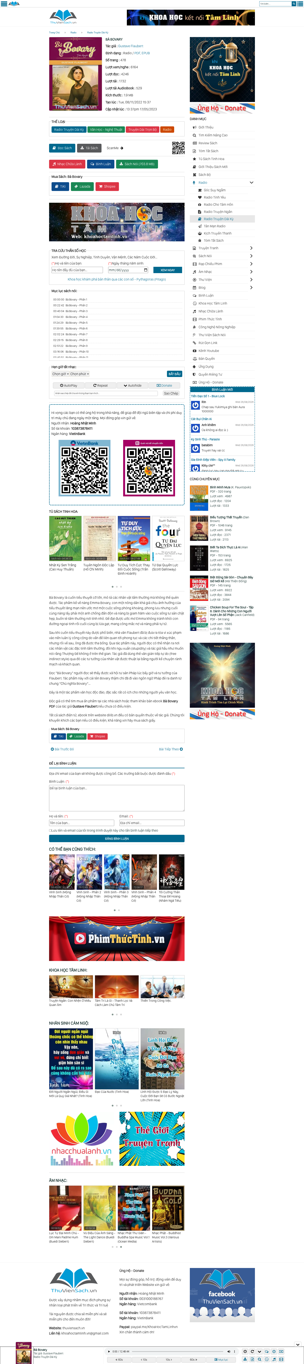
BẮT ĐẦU (174, 374)
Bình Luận (103, 164)
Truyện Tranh (208, 248)
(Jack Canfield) (232, 611)
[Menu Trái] (4, 5)
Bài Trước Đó (64, 749)
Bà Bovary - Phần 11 (70, 357)
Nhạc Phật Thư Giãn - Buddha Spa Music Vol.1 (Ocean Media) (65, 1235)
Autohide (134, 385)
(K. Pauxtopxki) (230, 487)
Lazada (85, 186)
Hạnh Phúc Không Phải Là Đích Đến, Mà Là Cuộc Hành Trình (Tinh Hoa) (115, 1096)
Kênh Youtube (209, 350)
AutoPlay (70, 385)
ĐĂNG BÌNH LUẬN (117, 838)
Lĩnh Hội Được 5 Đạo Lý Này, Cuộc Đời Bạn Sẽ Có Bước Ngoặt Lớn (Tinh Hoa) (71, 1096)
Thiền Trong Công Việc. (64, 1000)
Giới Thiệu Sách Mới (213, 167)
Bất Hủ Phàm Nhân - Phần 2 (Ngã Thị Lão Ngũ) (144, 894)
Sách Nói (205, 256)
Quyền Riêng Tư (210, 374)
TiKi (63, 186)
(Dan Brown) (229, 519)
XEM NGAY (168, 270)
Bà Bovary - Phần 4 (70, 317)
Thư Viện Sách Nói (212, 335)
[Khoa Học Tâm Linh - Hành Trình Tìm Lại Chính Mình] (222, 706)
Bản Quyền (207, 358)
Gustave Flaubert (130, 46)
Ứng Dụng (206, 366)
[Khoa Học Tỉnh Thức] (117, 242)
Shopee (109, 186)
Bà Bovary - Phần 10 (71, 351)
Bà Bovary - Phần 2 (70, 305)
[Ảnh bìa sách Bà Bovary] (75, 109)
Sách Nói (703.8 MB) (139, 164)
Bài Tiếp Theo (169, 749)
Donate (166, 385)
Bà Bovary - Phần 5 (70, 322)
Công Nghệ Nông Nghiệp (217, 327)
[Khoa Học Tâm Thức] (191, 24)
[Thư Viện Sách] (14, 5)
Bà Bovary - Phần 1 (70, 299)
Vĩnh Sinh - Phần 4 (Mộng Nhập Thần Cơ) (89, 894)
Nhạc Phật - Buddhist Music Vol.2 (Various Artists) (132, 1235)
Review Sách (208, 143)
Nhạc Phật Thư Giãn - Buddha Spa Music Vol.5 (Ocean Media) (168, 1235)
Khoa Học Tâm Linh (213, 303)
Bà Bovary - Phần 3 (70, 311)
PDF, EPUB (142, 53)
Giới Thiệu (206, 127)
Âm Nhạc (205, 271)
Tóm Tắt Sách (208, 151)
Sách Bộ (205, 174)
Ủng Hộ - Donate (211, 382)
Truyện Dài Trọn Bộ (142, 129)
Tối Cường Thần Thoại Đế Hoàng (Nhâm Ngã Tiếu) (115, 894)
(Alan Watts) (229, 549)
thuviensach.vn (73, 1328)
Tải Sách (92, 148)
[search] (294, 3)
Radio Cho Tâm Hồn (218, 204)
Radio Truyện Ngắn (218, 211)
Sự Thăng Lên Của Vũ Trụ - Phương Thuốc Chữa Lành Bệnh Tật (116, 1005)
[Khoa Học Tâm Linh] (222, 101)
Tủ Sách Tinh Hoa (211, 159)
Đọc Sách (65, 148)
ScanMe (113, 148)
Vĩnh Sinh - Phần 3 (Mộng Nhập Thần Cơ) (61, 894)
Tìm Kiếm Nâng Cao (213, 135)
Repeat (102, 385)
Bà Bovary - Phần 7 (70, 334)
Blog (202, 287)
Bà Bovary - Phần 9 (70, 346)
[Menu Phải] (300, 5)
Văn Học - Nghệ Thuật (106, 129)
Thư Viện (205, 279)
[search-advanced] (259, 1359)
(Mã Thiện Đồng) (231, 579)
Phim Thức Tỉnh (210, 319)
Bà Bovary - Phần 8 (70, 340)
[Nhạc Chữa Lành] (84, 1166)
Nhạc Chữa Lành (69, 164)
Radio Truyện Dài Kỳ (97, 32)
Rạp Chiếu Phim (210, 264)
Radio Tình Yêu (215, 197)
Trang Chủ (54, 32)
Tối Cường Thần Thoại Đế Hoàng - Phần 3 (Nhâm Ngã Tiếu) (171, 896)
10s (145, 1359)
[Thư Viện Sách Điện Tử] (222, 1321)
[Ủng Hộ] (222, 112)
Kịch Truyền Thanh (218, 233)
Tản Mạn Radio (215, 226)
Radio (73, 32)
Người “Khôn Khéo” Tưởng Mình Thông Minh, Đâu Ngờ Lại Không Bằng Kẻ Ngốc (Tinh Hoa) (162, 1096)
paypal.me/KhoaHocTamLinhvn (154, 1327)
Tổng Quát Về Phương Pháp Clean (159, 1003)
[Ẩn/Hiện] (297, 1344)
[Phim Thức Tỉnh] (117, 961)
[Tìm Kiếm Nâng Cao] (260, 1359)
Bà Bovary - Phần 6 (70, 328)
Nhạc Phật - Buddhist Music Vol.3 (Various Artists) (97, 1235)
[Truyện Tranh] (152, 1166)
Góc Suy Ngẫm (215, 190)
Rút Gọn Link (208, 343)
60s (120, 1359)
